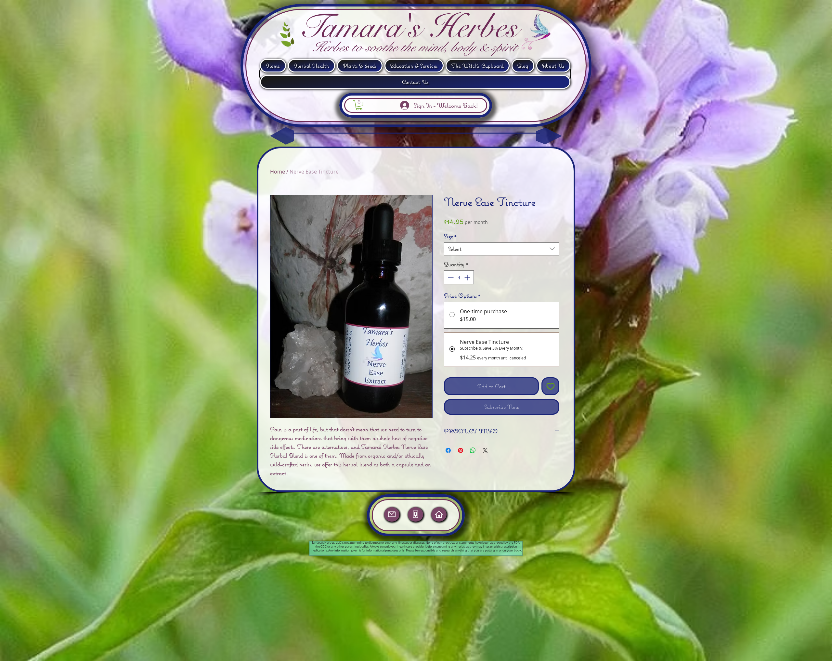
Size (450, 236)
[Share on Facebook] (448, 450)
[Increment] (468, 277)
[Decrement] (450, 277)
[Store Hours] (439, 514)
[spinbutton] (459, 277)
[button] (538, 34)
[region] (392, 518)
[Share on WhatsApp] (473, 450)
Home (277, 171)
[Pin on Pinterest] (460, 450)
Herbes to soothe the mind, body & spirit (414, 47)
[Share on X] (485, 450)
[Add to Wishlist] (550, 386)
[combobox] (501, 248)
